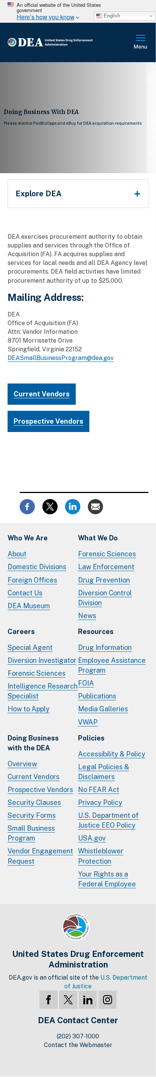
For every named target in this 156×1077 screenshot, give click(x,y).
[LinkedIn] (88, 1000)
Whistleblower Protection (100, 856)
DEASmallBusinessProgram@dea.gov (61, 358)
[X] (68, 1000)
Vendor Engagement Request (40, 856)
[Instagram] (107, 1000)
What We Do (98, 538)
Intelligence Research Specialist (43, 691)
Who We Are (28, 538)
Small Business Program (31, 833)
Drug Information (105, 647)
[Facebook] (48, 1000)
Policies (91, 738)
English (111, 16)
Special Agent (30, 647)
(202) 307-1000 (78, 1036)
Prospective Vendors (48, 421)
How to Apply (29, 709)
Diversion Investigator (42, 660)
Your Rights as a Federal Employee (107, 879)
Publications (97, 696)
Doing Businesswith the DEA (33, 743)
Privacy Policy (100, 802)
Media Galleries (103, 709)
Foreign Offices (32, 580)
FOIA (86, 683)
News (87, 616)
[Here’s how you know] (78, 11)
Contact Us (25, 593)
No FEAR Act (98, 790)
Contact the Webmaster (78, 1045)
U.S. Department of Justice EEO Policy (108, 820)
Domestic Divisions (37, 567)
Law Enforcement (106, 567)
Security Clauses (34, 802)
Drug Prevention (104, 580)
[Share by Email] (95, 506)
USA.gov (92, 838)
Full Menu (140, 42)
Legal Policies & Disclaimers (103, 772)
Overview (22, 764)
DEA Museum (29, 606)
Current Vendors (42, 394)
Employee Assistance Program (112, 665)
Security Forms (32, 815)
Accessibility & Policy (111, 754)
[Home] (62, 42)
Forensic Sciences (107, 554)
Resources (96, 632)
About (17, 554)
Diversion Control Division (105, 598)
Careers (21, 632)
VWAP (88, 722)
